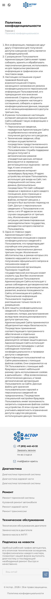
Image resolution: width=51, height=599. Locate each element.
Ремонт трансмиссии (14, 511)
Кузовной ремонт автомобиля (19, 502)
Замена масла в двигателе (17, 530)
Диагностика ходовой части (18, 479)
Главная (9, 30)
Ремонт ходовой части (15, 507)
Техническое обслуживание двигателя (24, 525)
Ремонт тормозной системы (18, 498)
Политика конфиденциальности (25, 593)
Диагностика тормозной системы (21, 474)
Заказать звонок (26, 450)
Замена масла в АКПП (14, 534)
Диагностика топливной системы (21, 483)
